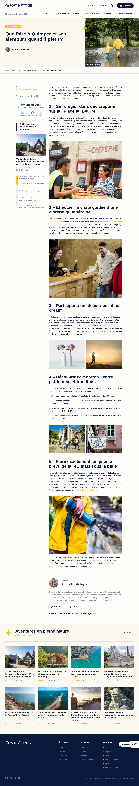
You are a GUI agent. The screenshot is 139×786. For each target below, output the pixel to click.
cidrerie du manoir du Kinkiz (111, 222)
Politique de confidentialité (111, 778)
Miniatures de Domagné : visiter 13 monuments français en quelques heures (118, 674)
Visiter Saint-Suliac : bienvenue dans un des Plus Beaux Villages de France (30, 161)
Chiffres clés (64, 756)
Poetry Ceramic (107, 325)
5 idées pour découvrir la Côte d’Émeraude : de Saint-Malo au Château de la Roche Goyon (85, 716)
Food (107, 756)
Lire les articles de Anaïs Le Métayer (71, 613)
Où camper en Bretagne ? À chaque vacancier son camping (52, 674)
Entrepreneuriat (111, 768)
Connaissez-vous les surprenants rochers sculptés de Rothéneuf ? (119, 715)
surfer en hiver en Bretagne (85, 490)
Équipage (63, 760)
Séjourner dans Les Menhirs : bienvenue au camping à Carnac (86, 674)
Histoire (62, 748)
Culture (108, 748)
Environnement (111, 760)
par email (23, 115)
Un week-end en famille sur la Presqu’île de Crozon (19, 713)
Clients (84, 752)
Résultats (84, 756)
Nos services (86, 748)
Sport (107, 764)
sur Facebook (32, 115)
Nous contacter (87, 760)
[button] (85, 170)
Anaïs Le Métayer (22, 49)
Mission (62, 752)
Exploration (14, 27)
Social (6, 778)
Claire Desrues (24, 170)
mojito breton (56, 222)
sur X (41, 115)
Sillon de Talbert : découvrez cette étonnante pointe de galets (52, 715)
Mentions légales (128, 778)
